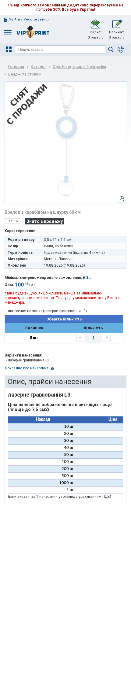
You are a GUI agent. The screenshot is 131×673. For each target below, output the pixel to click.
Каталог (38, 66)
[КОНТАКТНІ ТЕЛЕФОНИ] (120, 49)
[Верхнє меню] (8, 32)
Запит (96, 34)
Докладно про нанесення (26, 368)
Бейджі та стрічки (24, 74)
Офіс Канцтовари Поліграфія (79, 66)
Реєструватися (36, 19)
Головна (16, 66)
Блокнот (117, 34)
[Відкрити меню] (9, 49)
